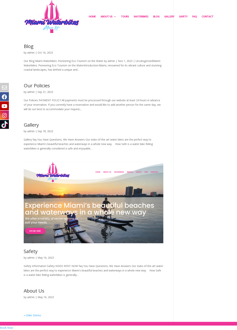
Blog (156, 16)
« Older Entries (32, 315)
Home (92, 16)
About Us (106, 16)
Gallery (169, 16)
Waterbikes (141, 16)
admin (31, 52)
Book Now (6, 327)
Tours (125, 16)
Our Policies (37, 85)
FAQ (194, 16)
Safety (183, 16)
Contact (207, 16)
